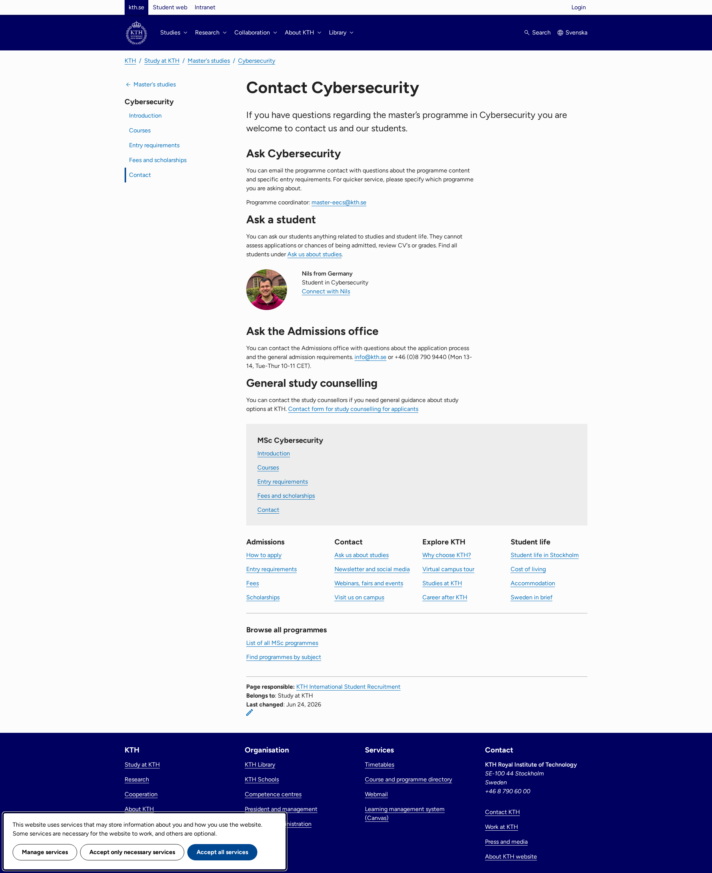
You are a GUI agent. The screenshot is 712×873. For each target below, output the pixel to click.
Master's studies (209, 60)
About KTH (139, 809)
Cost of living (528, 569)
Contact (140, 174)
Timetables (379, 764)
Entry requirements (154, 145)
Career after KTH (444, 597)
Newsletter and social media (372, 569)
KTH (130, 60)
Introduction (145, 115)
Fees (252, 583)
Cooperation (141, 794)
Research (137, 779)
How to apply (263, 555)
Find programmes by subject (283, 656)
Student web (170, 7)
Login (578, 7)
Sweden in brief (532, 597)
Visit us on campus (359, 597)
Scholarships (263, 597)
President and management (281, 809)
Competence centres (273, 794)
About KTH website (511, 856)
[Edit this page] (249, 712)
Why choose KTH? (446, 555)
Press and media (506, 841)
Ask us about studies (314, 254)
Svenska (576, 32)
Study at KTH (161, 60)
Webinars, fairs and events (368, 583)
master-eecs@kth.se (339, 202)
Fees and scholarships (158, 160)
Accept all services (222, 852)
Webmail (376, 794)
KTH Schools (262, 779)
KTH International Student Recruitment (348, 686)
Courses (140, 130)
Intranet (205, 7)
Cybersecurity (256, 60)
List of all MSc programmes (282, 642)
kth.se (136, 7)
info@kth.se (370, 356)
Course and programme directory (408, 779)
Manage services (45, 852)
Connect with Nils (326, 291)
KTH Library (260, 764)
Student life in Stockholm (545, 555)
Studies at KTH (442, 583)
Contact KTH (502, 812)
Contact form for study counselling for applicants (353, 408)
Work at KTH (501, 826)
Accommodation (533, 583)
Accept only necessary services (132, 852)
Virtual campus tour (448, 569)
